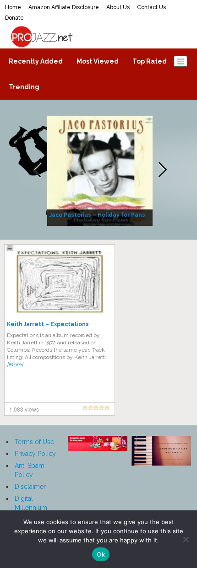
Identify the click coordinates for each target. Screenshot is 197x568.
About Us (118, 7)
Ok (101, 554)
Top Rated (149, 61)
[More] (15, 364)
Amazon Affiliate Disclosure (63, 7)
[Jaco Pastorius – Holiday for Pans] (101, 170)
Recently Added (36, 61)
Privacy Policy (35, 453)
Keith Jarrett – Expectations (48, 324)
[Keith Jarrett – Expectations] (60, 281)
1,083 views (24, 409)
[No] (185, 539)
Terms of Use (34, 441)
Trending (24, 87)
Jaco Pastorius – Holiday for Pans (97, 215)
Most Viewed (98, 61)
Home (13, 7)
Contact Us (151, 7)
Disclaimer (30, 486)
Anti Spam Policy (29, 470)
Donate (14, 18)
